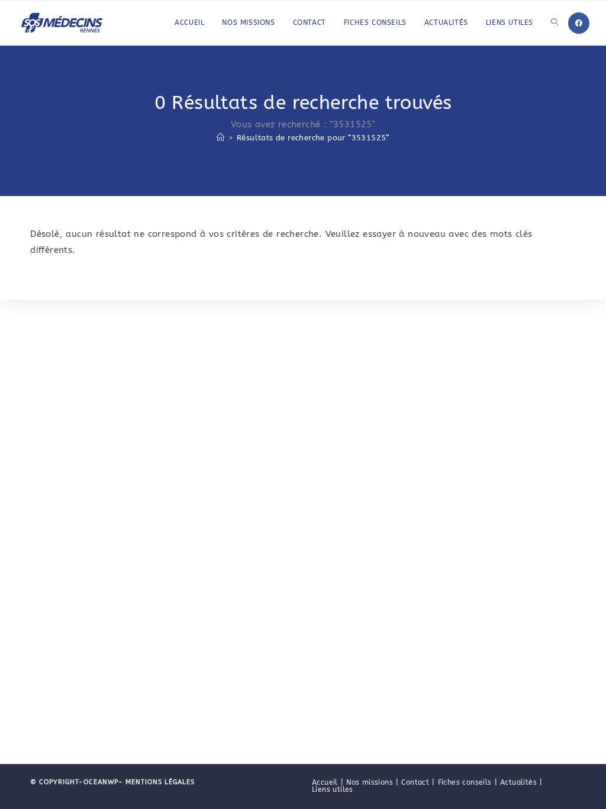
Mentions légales (159, 782)
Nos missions (369, 782)
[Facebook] (578, 23)
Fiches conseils (465, 782)
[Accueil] (220, 137)
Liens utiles (332, 789)
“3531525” (313, 137)
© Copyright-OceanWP (74, 782)
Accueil (325, 782)
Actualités (518, 782)
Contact (415, 782)
